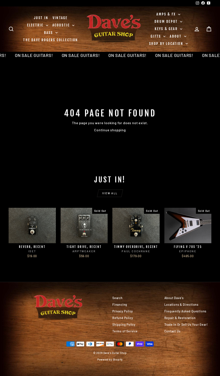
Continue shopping (110, 130)
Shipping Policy (124, 324)
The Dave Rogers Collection (50, 40)
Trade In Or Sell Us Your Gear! (186, 324)
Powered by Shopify (110, 359)
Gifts (156, 36)
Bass (49, 33)
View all (110, 193)
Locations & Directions (181, 304)
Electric (36, 25)
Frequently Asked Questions (185, 311)
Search (117, 298)
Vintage (60, 18)
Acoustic (61, 25)
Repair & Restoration (180, 318)
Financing (119, 304)
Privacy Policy (122, 311)
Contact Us (172, 331)
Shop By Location (167, 43)
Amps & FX (166, 14)
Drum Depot (166, 21)
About (176, 36)
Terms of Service (125, 331)
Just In (41, 18)
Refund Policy (122, 318)
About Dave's (174, 298)
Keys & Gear (167, 29)
